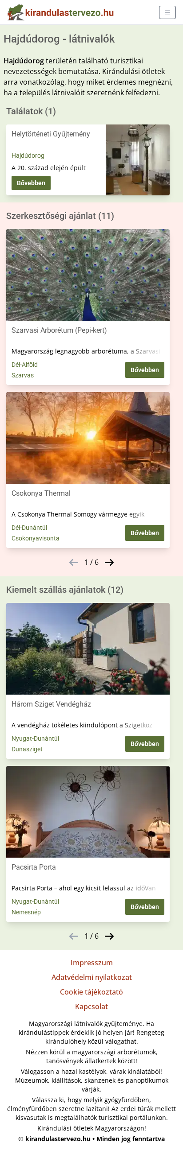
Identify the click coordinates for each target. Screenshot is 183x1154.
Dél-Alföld (25, 364)
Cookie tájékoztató (91, 992)
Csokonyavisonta (36, 538)
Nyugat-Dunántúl (35, 738)
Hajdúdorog (28, 155)
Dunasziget (27, 749)
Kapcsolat (91, 1006)
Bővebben (31, 183)
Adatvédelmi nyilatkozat (92, 977)
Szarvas (23, 375)
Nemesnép (26, 912)
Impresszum (92, 962)
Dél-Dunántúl (29, 527)
